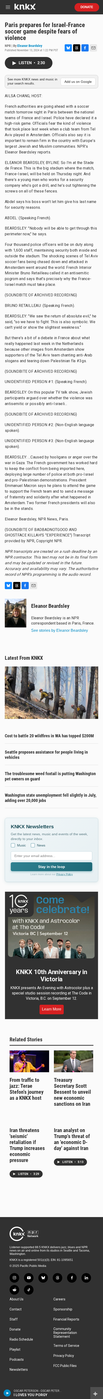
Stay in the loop (51, 867)
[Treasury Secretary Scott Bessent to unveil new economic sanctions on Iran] (73, 1061)
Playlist (15, 1349)
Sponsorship (62, 1309)
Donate (86, 7)
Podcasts (17, 1359)
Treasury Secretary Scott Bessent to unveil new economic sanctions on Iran (72, 1092)
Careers (59, 1299)
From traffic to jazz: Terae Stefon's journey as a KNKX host (27, 1089)
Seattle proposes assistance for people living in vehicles (46, 755)
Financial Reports (66, 1319)
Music (21, 845)
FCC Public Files (65, 1366)
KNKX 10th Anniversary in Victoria (51, 975)
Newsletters (19, 1369)
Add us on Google (78, 82)
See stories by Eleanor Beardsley (59, 630)
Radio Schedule (21, 1339)
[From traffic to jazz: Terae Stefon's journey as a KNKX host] (29, 1061)
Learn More (51, 1009)
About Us (16, 1299)
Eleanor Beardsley (29, 46)
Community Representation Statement (65, 1332)
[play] (7, 1393)
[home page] (25, 8)
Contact (16, 1309)
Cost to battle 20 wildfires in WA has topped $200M (49, 735)
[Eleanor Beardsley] (15, 613)
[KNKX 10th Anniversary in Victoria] (51, 926)
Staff (14, 1319)
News (41, 845)
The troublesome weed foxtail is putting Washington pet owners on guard (50, 776)
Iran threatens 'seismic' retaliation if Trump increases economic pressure (27, 1145)
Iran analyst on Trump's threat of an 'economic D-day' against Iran (72, 1139)
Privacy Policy (64, 874)
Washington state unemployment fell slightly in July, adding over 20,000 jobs (50, 798)
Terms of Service (66, 1346)
